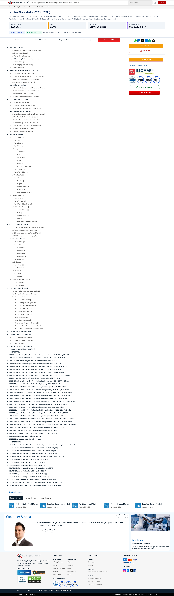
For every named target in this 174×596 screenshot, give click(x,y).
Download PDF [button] (109, 40)
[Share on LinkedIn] (138, 40)
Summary (18, 40)
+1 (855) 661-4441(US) (94, 578)
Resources (66, 3)
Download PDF (147, 51)
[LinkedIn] (134, 570)
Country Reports (45, 498)
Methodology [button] (86, 40)
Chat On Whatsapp (145, 87)
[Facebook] (128, 570)
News (69, 568)
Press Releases (71, 571)
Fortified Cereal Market (88, 504)
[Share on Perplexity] (153, 40)
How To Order (57, 575)
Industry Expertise (37, 3)
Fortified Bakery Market (152, 504)
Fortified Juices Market (120, 504)
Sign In (162, 3)
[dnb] (22, 579)
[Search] (154, 2)
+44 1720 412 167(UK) (94, 581)
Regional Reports (30, 498)
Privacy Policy (32, 594)
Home (10, 7)
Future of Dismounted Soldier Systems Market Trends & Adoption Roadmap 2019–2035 (150, 548)
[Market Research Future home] (19, 2)
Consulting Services (59, 568)
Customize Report (144, 93)
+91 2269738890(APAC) (95, 585)
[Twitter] (131, 570)
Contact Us (91, 562)
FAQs (69, 575)
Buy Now (147, 60)
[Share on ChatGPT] (149, 40)
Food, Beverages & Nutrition (30, 7)
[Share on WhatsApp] (135, 40)
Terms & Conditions (22, 594)
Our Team (70, 565)
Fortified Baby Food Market (27, 504)
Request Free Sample (146, 46)
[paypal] (24, 572)
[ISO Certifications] (144, 76)
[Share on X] (142, 40)
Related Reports (15, 498)
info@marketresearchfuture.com (98, 572)
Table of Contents (40, 40)
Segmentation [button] (64, 40)
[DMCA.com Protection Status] (34, 579)
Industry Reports (18, 7)
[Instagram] (124, 570)
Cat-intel (55, 565)
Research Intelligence (53, 3)
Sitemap (55, 571)
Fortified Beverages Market (58, 504)
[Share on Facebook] (146, 40)
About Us (76, 3)
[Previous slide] (118, 516)
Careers (90, 565)
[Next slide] (125, 516)
